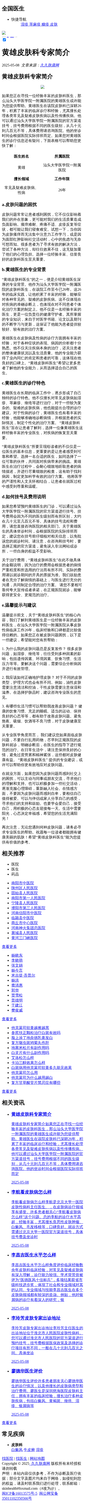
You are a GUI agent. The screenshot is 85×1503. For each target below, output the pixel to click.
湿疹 (39, 1450)
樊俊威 (17, 1010)
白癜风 (17, 1450)
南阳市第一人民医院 (28, 898)
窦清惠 (17, 985)
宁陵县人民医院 (24, 903)
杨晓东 (17, 955)
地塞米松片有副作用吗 (30, 1048)
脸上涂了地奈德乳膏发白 (32, 1038)
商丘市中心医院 (24, 923)
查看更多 (9, 947)
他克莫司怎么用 (24, 1073)
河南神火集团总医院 (28, 928)
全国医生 (12, 36)
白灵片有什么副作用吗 (30, 1053)
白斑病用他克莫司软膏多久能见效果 (41, 1068)
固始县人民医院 (24, 893)
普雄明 (17, 1000)
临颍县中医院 (22, 918)
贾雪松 (17, 995)
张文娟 (17, 965)
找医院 (7, 1458)
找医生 (21, 1458)
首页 (8, 36)
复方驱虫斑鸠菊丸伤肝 (30, 1043)
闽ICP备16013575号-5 (19, 1493)
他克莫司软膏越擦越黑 (30, 1028)
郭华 (15, 990)
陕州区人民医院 (24, 888)
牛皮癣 (29, 1450)
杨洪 (15, 980)
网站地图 (37, 1458)
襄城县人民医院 (24, 933)
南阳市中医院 (22, 883)
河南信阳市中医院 (26, 913)
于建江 (17, 1005)
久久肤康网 (49, 65)
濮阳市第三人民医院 (28, 908)
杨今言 (17, 970)
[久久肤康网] (4, 33)
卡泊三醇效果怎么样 (28, 1063)
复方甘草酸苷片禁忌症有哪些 (35, 1083)
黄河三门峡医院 (24, 938)
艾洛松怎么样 (22, 1058)
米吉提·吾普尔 (23, 975)
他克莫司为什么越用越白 (32, 1078)
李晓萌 (17, 960)
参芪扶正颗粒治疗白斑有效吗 (35, 1033)
